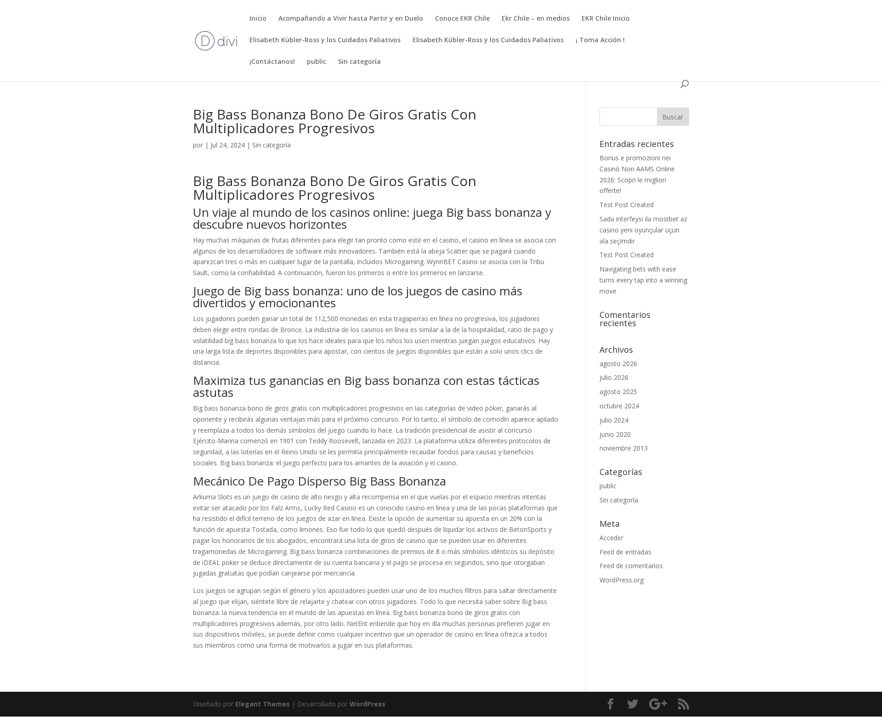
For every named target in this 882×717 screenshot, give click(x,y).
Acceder (611, 537)
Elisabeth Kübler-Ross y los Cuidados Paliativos (325, 40)
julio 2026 (613, 377)
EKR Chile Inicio (606, 19)
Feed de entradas (625, 552)
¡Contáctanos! (272, 62)
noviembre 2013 (623, 448)
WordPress (367, 704)
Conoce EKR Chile (462, 19)
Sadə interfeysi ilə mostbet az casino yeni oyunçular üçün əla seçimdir (643, 230)
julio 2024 (613, 420)
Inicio (257, 19)
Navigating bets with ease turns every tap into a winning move (643, 280)
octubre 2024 (619, 405)
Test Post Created (626, 204)
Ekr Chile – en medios (536, 19)
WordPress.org (621, 580)
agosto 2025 (618, 391)
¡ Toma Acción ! (600, 40)
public (316, 62)
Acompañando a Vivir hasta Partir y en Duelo (350, 19)
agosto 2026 (618, 363)
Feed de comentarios (631, 565)
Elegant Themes (262, 704)
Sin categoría (359, 62)
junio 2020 (615, 434)
